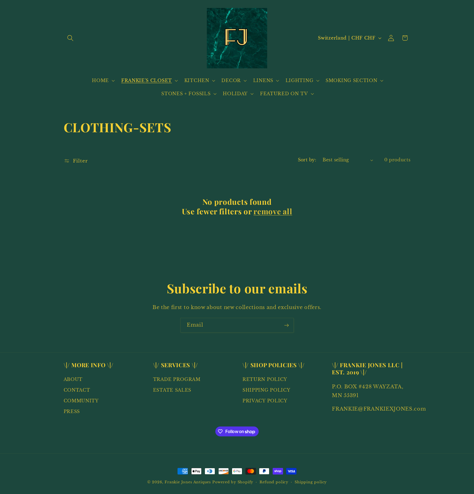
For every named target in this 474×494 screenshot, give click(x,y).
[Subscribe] (287, 325)
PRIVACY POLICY (264, 400)
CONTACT (77, 390)
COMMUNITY (81, 400)
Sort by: (307, 159)
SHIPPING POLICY (266, 390)
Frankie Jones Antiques (188, 482)
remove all (272, 211)
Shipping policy (311, 482)
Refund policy (273, 482)
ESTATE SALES (172, 390)
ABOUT (73, 379)
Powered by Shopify (232, 482)
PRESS (72, 411)
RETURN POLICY (264, 379)
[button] (71, 38)
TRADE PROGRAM (177, 379)
